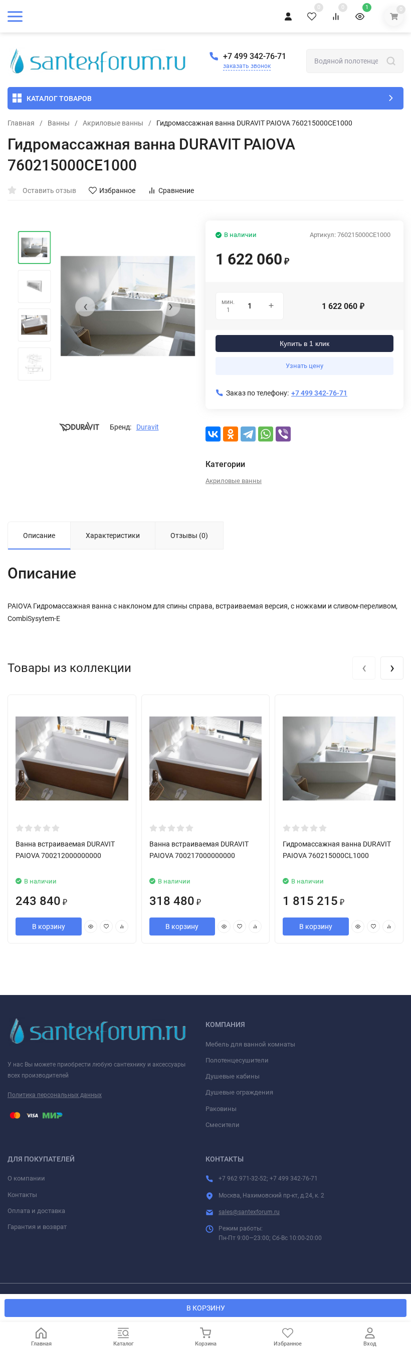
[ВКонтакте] (213, 434)
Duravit (147, 427)
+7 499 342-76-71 (254, 56)
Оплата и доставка (36, 1210)
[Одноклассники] (230, 434)
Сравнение (176, 190)
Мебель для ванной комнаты (250, 1044)
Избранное (117, 190)
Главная (21, 123)
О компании (26, 1178)
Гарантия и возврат (37, 1226)
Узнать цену (304, 366)
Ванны (59, 123)
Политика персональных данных (55, 1095)
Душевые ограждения (239, 1092)
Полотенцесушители (237, 1060)
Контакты (22, 1194)
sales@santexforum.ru (249, 1212)
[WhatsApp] (265, 434)
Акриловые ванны (113, 123)
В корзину (48, 926)
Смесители (223, 1124)
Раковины (221, 1108)
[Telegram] (248, 434)
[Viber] (283, 434)
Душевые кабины (233, 1076)
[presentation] (85, 306)
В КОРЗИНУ (205, 1308)
